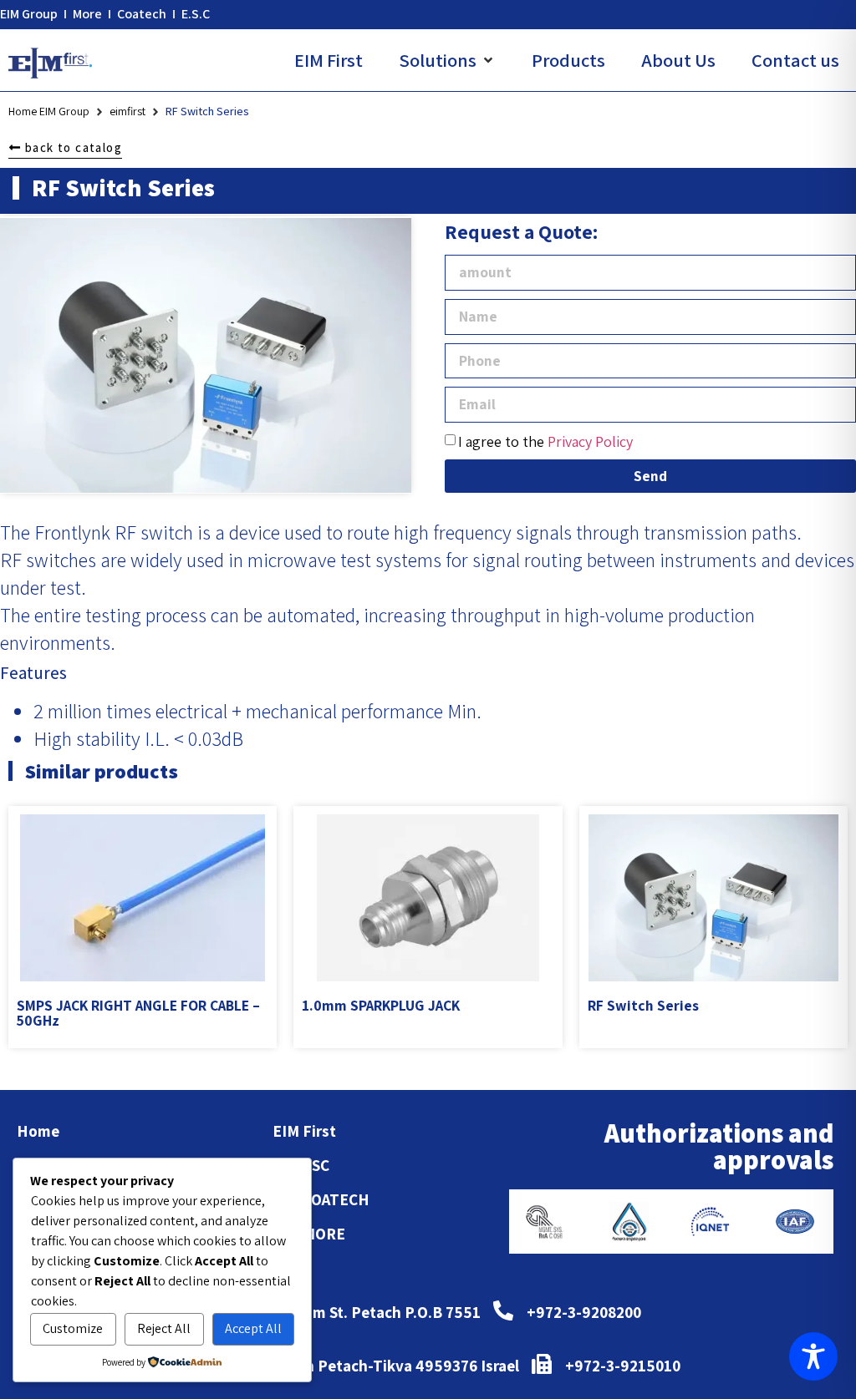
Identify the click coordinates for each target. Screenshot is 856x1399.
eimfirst (127, 111)
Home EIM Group (48, 111)
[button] (447, 60)
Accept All (253, 1328)
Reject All (164, 1328)
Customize (73, 1328)
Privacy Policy (590, 441)
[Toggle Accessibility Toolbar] (813, 1356)
